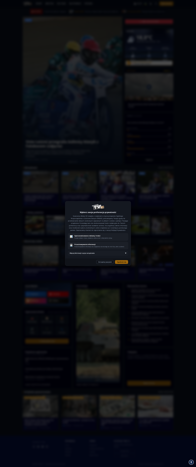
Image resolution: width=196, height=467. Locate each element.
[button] (191, 462)
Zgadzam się (121, 262)
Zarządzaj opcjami (105, 262)
